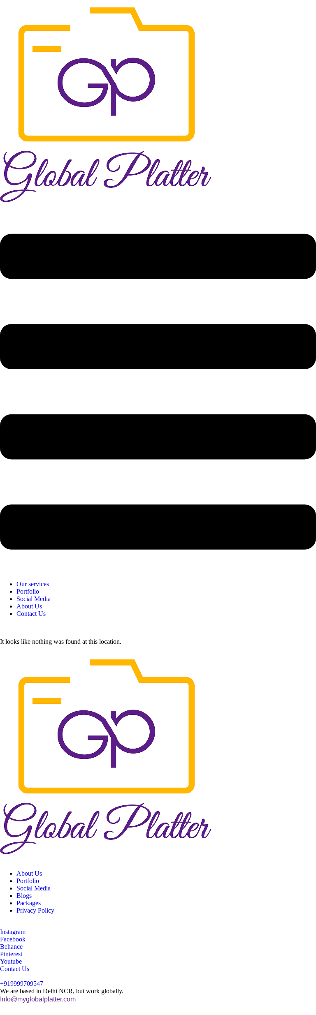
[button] (158, 392)
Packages (28, 902)
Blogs (24, 895)
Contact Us (31, 613)
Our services (32, 583)
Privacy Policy (35, 910)
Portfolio (27, 591)
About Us (29, 606)
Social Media (33, 598)
